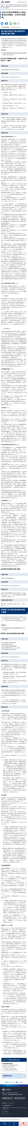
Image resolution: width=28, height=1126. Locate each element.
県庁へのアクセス (19, 1098)
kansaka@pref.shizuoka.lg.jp (10, 1069)
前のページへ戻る (10, 1082)
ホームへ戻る (20, 1082)
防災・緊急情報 (23, 1124)
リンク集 (5, 1111)
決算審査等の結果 (8, 6)
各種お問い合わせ (7, 1098)
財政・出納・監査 (17, 4)
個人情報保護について (8, 1105)
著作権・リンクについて (8, 1103)
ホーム (7, 4)
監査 (23, 4)
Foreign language (21, 2)
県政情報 (11, 4)
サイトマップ (6, 1114)
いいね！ (17, 23)
